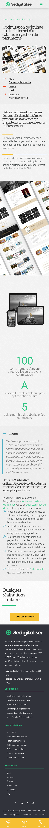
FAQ (8, 794)
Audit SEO (11, 732)
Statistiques (12, 785)
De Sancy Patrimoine (20, 82)
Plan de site (40, 814)
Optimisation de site (15, 753)
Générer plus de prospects (18, 709)
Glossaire (11, 789)
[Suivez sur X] (16, 803)
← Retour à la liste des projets (17, 19)
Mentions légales (11, 814)
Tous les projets (24, 617)
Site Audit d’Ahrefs (34, 569)
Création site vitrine (15, 749)
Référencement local (16, 741)
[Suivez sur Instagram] (32, 803)
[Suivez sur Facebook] (27, 803)
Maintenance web (18, 97)
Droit (11, 90)
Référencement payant (17, 745)
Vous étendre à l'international (19, 717)
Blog (8, 773)
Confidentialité (27, 814)
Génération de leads (15, 757)
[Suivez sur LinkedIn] (22, 803)
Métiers (10, 777)
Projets (10, 781)
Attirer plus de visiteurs (17, 704)
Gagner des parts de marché (19, 713)
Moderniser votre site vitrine (19, 696)
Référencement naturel (17, 736)
